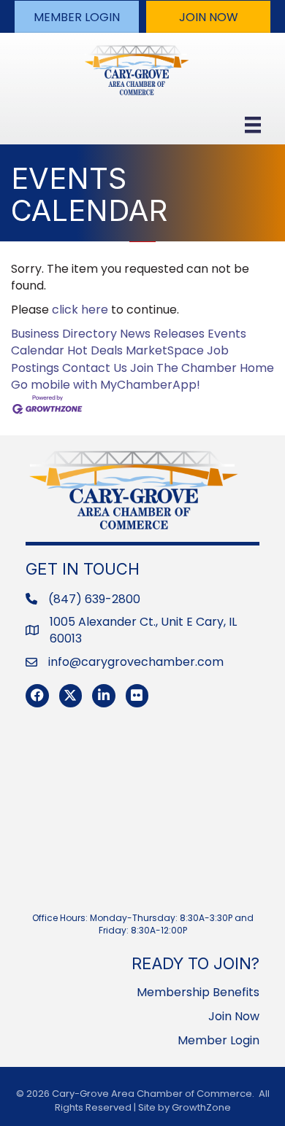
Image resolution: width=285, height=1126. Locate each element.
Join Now (233, 1016)
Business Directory (64, 333)
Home (257, 368)
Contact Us (94, 368)
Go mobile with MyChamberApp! (105, 384)
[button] (77, 17)
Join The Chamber (183, 368)
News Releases (162, 333)
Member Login (218, 1040)
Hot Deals (95, 350)
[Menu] (253, 124)
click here (80, 309)
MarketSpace (165, 350)
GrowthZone (201, 1107)
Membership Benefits (198, 992)
